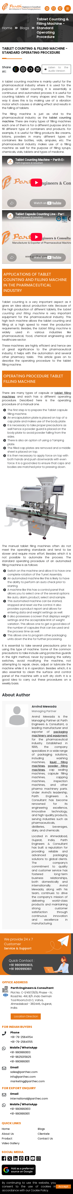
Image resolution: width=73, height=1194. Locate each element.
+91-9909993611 (20, 1061)
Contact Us (45, 1138)
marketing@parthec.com (27, 1081)
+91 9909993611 (20, 969)
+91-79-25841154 (21, 1037)
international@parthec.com (29, 1098)
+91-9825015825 (20, 1057)
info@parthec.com (23, 1077)
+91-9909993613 (20, 1052)
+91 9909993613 (20, 965)
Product (7, 1138)
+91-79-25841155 (21, 1042)
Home (7, 28)
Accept (63, 1186)
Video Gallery (11, 1143)
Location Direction (25, 1016)
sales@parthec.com (24, 1072)
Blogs (24, 28)
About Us (8, 1134)
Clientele (44, 1134)
